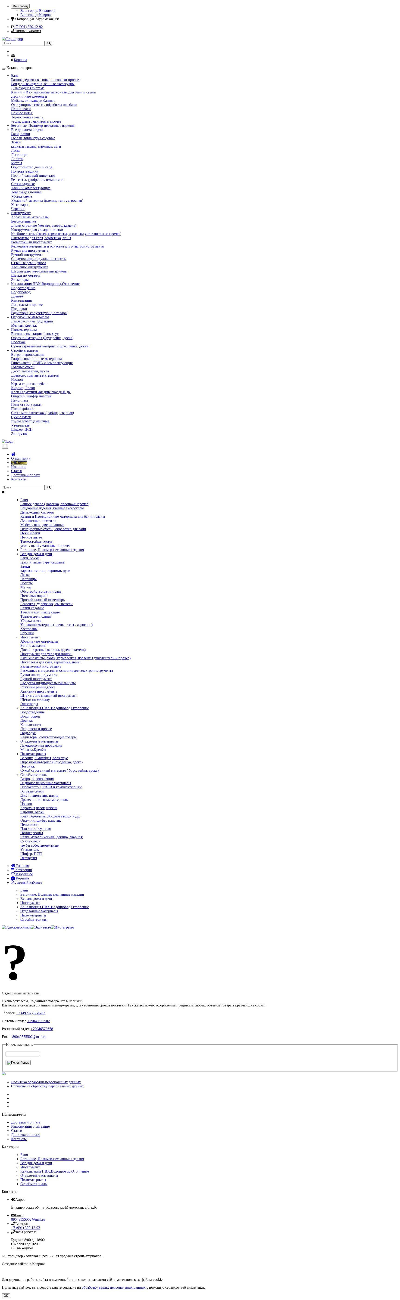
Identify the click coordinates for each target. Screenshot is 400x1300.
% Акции (19, 462)
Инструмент (21, 213)
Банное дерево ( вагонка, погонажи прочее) (45, 80)
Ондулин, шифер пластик (31, 396)
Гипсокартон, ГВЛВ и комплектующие (42, 363)
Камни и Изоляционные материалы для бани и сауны (53, 92)
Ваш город (20, 6)
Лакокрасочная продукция (32, 321)
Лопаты (17, 159)
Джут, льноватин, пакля (30, 371)
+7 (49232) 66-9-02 (30, 1013)
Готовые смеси (22, 367)
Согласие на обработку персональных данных (47, 1086)
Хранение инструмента (29, 267)
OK (6, 1295)
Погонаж (18, 342)
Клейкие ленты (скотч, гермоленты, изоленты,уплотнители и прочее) (66, 234)
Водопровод (21, 292)
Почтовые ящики (24, 171)
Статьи (16, 471)
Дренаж (17, 296)
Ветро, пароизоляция (27, 354)
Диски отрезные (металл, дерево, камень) (43, 225)
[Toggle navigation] (5, 446)
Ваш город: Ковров (35, 15)
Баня (15, 75)
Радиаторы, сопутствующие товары (39, 313)
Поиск (24, 1062)
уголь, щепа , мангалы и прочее (36, 121)
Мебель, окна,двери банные (33, 100)
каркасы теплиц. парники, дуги (36, 146)
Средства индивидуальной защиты (38, 259)
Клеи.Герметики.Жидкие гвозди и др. (41, 392)
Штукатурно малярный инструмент (39, 271)
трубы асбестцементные (30, 421)
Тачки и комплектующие (30, 188)
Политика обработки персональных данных (46, 1082)
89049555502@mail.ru (29, 1037)
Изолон (17, 379)
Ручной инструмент (27, 255)
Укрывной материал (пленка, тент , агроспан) (47, 200)
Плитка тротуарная (26, 404)
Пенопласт (19, 400)
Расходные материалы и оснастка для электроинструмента (57, 246)
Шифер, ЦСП (22, 429)
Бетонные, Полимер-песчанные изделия (43, 125)
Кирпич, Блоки (23, 388)
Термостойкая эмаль (27, 117)
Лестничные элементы (29, 96)
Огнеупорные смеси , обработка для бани (44, 105)
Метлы (16, 163)
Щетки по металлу (26, 275)
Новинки (18, 467)
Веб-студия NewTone (62, 1264)
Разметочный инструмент (31, 242)
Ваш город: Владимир (37, 10)
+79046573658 (42, 1029)
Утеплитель (20, 425)
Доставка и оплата (25, 475)
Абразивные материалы (30, 217)
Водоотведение (23, 288)
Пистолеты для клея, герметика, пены (41, 238)
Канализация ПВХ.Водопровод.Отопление (45, 284)
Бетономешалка (23, 221)
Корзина (20, 60)
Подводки (19, 309)
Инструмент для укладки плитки (37, 230)
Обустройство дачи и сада (31, 167)
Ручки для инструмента (29, 250)
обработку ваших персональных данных (114, 1287)
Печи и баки (21, 109)
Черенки (18, 209)
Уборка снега (21, 196)
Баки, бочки (20, 134)
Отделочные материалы (30, 317)
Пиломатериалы (24, 329)
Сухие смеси (21, 417)
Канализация (21, 300)
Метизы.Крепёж (24, 325)
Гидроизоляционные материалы (36, 359)
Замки (16, 142)
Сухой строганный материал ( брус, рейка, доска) (50, 346)
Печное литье (22, 113)
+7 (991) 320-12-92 (28, 27)
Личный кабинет (27, 31)
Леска (15, 150)
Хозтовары (19, 205)
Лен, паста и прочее (27, 304)
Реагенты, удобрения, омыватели (37, 180)
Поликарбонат (22, 409)
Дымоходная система (27, 88)
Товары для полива (26, 192)
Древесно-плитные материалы (35, 375)
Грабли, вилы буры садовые (33, 138)
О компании (21, 458)
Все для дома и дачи (27, 130)
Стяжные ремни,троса (28, 263)
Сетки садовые (23, 184)
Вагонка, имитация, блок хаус (35, 334)
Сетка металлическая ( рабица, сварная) (42, 413)
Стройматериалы (24, 350)
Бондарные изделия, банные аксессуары (43, 84)
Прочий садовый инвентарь (33, 175)
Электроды (20, 280)
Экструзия (19, 434)
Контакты (19, 479)
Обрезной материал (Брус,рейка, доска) (42, 338)
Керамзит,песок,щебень (29, 384)
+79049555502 (38, 1021)
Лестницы (19, 155)
